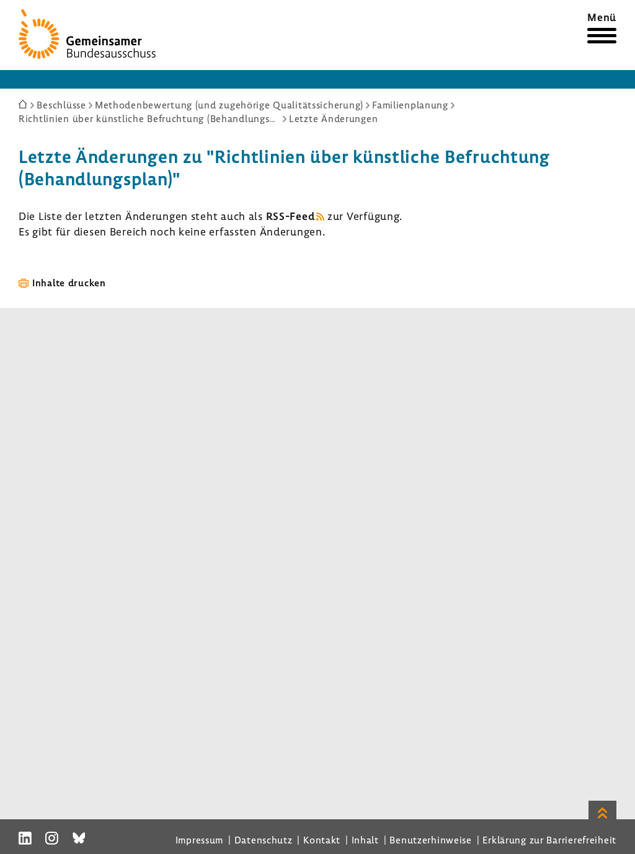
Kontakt (321, 840)
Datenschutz (263, 840)
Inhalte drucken (69, 282)
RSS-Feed (290, 215)
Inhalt (365, 840)
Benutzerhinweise (430, 840)
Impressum (199, 840)
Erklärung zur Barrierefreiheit (549, 840)
